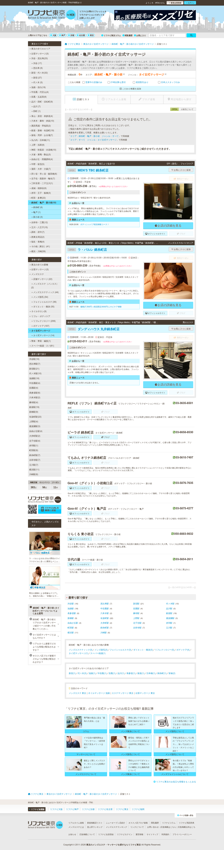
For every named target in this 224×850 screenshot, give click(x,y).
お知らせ (72, 834)
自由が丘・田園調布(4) (42, 159)
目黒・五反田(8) (39, 96)
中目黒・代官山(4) (40, 91)
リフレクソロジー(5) (164, 649)
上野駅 (136, 617)
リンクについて (137, 826)
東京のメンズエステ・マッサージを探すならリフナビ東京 (113, 844)
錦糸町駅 (104, 627)
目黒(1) (112, 673)
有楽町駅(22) (35, 416)
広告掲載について (87, 834)
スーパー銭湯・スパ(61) (42, 345)
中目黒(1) (102, 673)
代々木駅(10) (35, 373)
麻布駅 (136, 613)
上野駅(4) (33, 421)
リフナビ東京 (122, 809)
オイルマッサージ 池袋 (99, 692)
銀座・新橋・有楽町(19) (42, 130)
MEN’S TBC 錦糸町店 (88, 170)
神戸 (63, 35)
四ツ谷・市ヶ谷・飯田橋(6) (44, 173)
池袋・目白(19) (38, 87)
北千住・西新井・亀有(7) (43, 178)
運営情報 (139, 834)
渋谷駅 (71, 603)
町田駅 (71, 627)
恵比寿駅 (104, 603)
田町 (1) (37, 110)
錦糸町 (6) (38, 207)
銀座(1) (141, 673)
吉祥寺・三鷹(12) (39, 222)
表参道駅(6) (34, 392)
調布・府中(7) (37, 231)
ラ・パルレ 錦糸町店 (88, 249)
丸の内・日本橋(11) (40, 139)
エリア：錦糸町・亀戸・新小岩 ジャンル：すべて (94, 135)
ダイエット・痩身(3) (143, 649)
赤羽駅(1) (33, 445)
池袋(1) (92, 673)
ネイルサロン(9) (39, 311)
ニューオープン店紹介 (115, 822)
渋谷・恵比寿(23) (39, 58)
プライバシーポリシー (182, 834)
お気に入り (141, 35)
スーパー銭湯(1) (98, 653)
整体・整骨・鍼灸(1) (41, 340)
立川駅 (169, 627)
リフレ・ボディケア (40, 316)
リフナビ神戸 (72, 809)
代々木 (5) (38, 82)
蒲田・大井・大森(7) (41, 168)
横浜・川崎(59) (38, 251)
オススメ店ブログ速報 (138, 822)
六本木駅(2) (34, 397)
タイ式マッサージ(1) (78, 653)
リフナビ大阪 (56, 809)
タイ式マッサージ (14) (43, 335)
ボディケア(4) (183, 649)
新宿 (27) (37, 77)
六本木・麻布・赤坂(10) (42, 120)
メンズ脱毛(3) (101, 649)
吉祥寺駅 (137, 627)
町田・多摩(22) (38, 197)
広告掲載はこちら (168, 826)
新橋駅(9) (33, 411)
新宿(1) (72, 673)
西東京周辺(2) (37, 236)
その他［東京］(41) (40, 246)
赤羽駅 (169, 622)
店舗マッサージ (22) (42, 278)
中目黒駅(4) (34, 382)
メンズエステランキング (116, 826)
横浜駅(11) (34, 469)
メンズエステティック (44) (46, 292)
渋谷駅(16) (34, 358)
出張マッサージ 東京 (145, 692)
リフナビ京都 (88, 809)
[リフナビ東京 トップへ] (52, 15)
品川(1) (121, 673)
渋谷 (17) (37, 63)
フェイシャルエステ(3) (120, 649)
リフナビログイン (124, 834)
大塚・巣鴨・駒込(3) (41, 154)
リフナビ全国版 (37, 809)
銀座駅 (169, 613)
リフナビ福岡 (138, 809)
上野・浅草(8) (37, 144)
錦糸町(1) (162, 673)
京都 (72, 35)
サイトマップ (152, 834)
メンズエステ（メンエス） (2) (44, 285)
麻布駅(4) (33, 402)
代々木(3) (82, 673)
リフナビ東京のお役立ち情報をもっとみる (176, 781)
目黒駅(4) (33, 387)
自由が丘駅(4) (35, 430)
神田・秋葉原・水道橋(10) (43, 149)
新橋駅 (71, 617)
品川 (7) (37, 106)
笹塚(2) (172, 673)
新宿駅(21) (34, 368)
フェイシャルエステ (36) (45, 301)
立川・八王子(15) (39, 227)
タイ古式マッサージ (40, 330)
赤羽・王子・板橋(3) (41, 192)
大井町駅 (104, 622)
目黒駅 (136, 608)
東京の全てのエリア (40, 48)
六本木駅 (104, 613)
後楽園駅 (170, 617)
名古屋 (82, 35)
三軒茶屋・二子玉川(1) (42, 183)
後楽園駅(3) (34, 426)
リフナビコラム (169, 822)
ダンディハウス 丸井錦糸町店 (94, 329)
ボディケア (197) (41, 325)
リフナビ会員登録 (106, 834)
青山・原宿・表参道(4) (42, 115)
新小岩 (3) (38, 216)
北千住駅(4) (34, 440)
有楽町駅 (104, 617)
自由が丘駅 (73, 622)
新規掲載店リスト (95, 822)
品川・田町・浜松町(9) (42, 101)
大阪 (54, 35)
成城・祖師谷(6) (39, 187)
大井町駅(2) (34, 435)
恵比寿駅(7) (34, 363)
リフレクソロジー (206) (44, 320)
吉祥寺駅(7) (34, 459)
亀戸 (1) (37, 212)
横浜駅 (71, 632)
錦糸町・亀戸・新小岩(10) (43, 202)
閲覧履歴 (128, 35)
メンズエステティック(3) (80, 649)
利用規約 (165, 834)
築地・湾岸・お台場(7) (42, 135)
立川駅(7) (33, 464)
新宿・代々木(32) (39, 72)
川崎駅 (103, 632)
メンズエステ (37, 273)
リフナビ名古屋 (105, 809)
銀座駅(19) (34, 406)
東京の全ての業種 (39, 264)
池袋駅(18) (34, 378)
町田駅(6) (33, 450)
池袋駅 (71, 608)
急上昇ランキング (95, 826)
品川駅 (169, 608)
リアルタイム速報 (76, 822)
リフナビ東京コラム (112, 35)
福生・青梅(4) (37, 241)
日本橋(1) (150, 673)
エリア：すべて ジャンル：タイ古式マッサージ (93, 139)
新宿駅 (136, 603)
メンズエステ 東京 (77, 692)
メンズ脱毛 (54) (40, 296)
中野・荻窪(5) (37, 163)
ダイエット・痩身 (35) (43, 306)
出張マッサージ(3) (40, 53)
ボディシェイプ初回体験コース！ (94, 224)
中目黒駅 (104, 608)
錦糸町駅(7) (34, 455)
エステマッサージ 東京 (122, 692)
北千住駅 (137, 622)
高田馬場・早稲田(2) (41, 125)
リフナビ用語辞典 (186, 822)
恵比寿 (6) (38, 67)
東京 (92, 35)
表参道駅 (72, 613)
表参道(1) (131, 673)
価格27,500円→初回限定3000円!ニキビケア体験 (101, 306)
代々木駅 (170, 603)
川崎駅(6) (33, 474)
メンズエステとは (76, 826)
